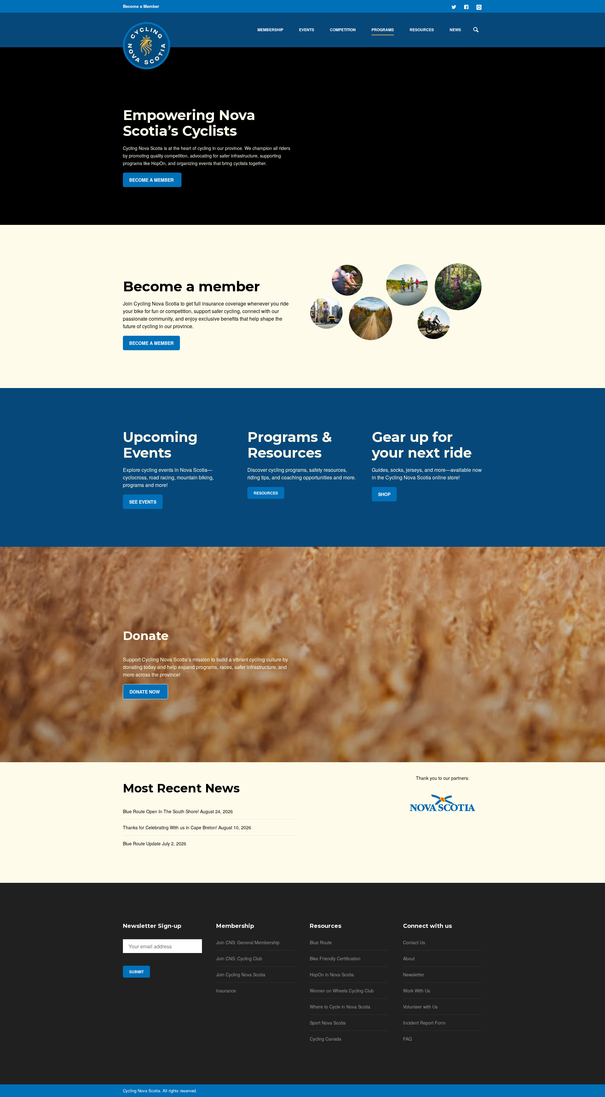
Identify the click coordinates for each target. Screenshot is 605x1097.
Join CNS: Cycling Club (239, 958)
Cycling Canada (325, 1039)
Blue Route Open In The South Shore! (161, 811)
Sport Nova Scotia (328, 1023)
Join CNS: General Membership (247, 942)
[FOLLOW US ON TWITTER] (454, 6)
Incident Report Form (424, 1023)
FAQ (407, 1039)
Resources (266, 493)
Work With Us (416, 990)
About (409, 958)
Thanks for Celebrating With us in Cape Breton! (170, 827)
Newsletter (413, 974)
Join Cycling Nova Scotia (240, 974)
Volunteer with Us (420, 1006)
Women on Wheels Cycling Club (342, 990)
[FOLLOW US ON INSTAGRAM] (479, 6)
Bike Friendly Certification (335, 958)
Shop (384, 494)
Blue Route (321, 942)
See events (142, 502)
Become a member (151, 180)
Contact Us (414, 942)
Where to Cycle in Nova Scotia (340, 1006)
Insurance (226, 990)
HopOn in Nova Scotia (332, 974)
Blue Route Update (142, 843)
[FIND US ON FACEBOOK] (467, 6)
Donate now (145, 691)
